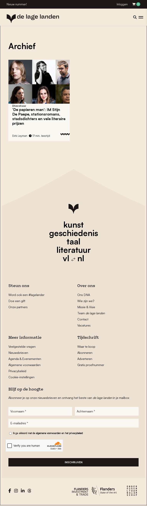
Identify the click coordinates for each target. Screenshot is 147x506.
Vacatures (84, 325)
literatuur (73, 250)
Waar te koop (86, 346)
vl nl (73, 258)
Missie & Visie (86, 307)
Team (91, 313)
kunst (73, 225)
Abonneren (84, 353)
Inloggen (122, 4)
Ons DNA (83, 295)
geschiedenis (73, 233)
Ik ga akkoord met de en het (48, 433)
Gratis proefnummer (90, 365)
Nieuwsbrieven (18, 353)
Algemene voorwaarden (24, 365)
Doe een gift (16, 301)
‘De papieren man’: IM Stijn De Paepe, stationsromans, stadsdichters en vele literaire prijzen (38, 116)
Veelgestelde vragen (22, 346)
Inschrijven (73, 462)
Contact (82, 319)
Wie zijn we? (85, 301)
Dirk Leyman (19, 135)
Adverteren (84, 359)
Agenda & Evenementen (24, 359)
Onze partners (18, 307)
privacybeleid (76, 433)
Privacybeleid (17, 371)
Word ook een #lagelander (26, 295)
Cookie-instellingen (21, 377)
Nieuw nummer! (17, 4)
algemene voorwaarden (48, 433)
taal (73, 241)
